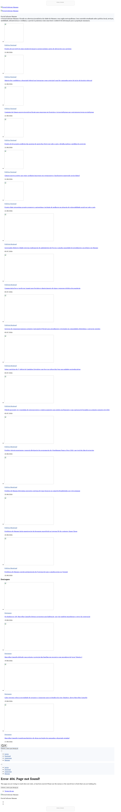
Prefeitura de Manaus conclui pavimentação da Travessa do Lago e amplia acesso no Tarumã (36, 572)
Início (7, 754)
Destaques (8, 613)
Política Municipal (11, 447)
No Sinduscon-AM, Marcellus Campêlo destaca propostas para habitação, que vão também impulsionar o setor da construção (47, 617)
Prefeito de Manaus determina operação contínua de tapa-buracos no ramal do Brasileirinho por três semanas (42, 491)
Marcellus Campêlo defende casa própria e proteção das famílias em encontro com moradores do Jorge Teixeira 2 (43, 657)
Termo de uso (9, 791)
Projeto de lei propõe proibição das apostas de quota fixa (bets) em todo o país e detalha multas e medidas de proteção (45, 144)
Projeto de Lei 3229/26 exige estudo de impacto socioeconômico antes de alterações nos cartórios (38, 49)
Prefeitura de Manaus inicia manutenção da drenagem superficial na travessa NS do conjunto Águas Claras (41, 531)
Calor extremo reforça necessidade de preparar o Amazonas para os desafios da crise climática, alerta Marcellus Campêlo (46, 698)
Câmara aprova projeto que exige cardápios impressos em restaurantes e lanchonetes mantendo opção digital (42, 176)
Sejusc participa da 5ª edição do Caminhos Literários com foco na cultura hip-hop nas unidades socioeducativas (42, 369)
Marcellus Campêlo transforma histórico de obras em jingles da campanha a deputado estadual (37, 738)
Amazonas (8, 758)
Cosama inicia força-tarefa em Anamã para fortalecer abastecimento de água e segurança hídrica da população (42, 288)
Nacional (8, 756)
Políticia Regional (11, 244)
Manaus (7, 760)
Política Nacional (10, 45)
